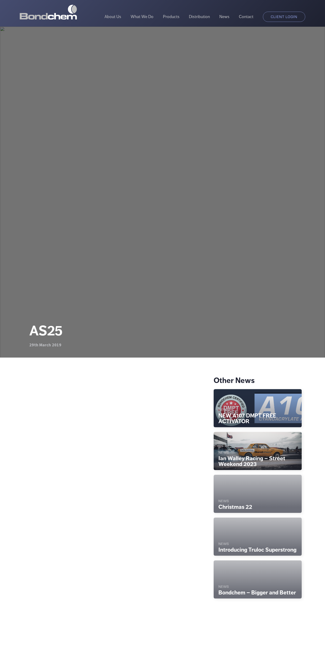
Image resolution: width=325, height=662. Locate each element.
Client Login (284, 16)
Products (171, 16)
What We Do (142, 16)
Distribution (199, 16)
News (224, 16)
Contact (246, 16)
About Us (112, 16)
